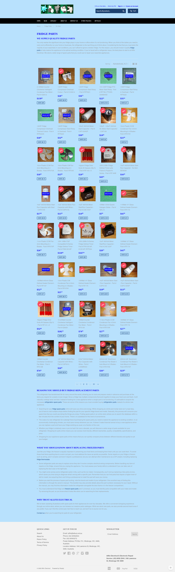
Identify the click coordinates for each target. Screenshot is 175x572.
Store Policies (86, 21)
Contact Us (74, 21)
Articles (98, 21)
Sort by (107, 64)
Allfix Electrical (46, 568)
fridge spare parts (58, 409)
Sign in (120, 6)
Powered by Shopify (58, 568)
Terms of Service (43, 542)
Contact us (41, 513)
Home (39, 21)
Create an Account (132, 6)
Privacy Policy (42, 545)
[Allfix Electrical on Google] (77, 554)
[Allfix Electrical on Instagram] (82, 554)
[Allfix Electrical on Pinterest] (73, 554)
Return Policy (42, 539)
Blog (45, 21)
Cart (134, 11)
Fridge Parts (48, 26)
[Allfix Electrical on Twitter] (64, 554)
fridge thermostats (43, 459)
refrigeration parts (110, 402)
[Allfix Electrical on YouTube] (87, 554)
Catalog (53, 21)
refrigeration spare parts (53, 402)
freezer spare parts (71, 489)
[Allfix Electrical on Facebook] (68, 554)
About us (64, 21)
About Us (40, 536)
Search (39, 533)
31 (94, 384)
